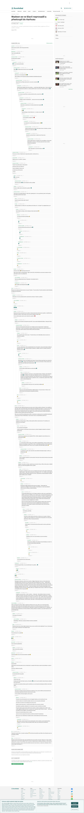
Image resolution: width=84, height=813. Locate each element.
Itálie (58, 794)
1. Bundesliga (23, 793)
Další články (71, 89)
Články (49, 788)
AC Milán (40, 793)
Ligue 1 (22, 794)
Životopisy (49, 795)
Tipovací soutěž (56, 11)
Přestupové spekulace (33, 795)
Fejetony (49, 794)
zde (31, 761)
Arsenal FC (40, 789)
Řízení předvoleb (75, 809)
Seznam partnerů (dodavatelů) (42, 805)
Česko (58, 789)
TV (62, 11)
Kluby (29, 11)
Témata (31, 788)
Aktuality (21, 23)
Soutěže (13, 11)
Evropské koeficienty (33, 793)
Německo (59, 795)
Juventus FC (41, 794)
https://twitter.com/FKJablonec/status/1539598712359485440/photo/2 (28, 76)
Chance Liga (22, 795)
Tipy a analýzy (50, 799)
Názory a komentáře (51, 793)
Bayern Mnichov (41, 795)
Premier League (23, 789)
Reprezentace (41, 11)
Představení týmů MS (33, 789)
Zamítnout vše (74, 806)
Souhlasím (75, 803)
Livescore (49, 11)
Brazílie (59, 799)
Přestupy (19, 11)
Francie (59, 793)
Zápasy (24, 11)
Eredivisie (22, 799)
